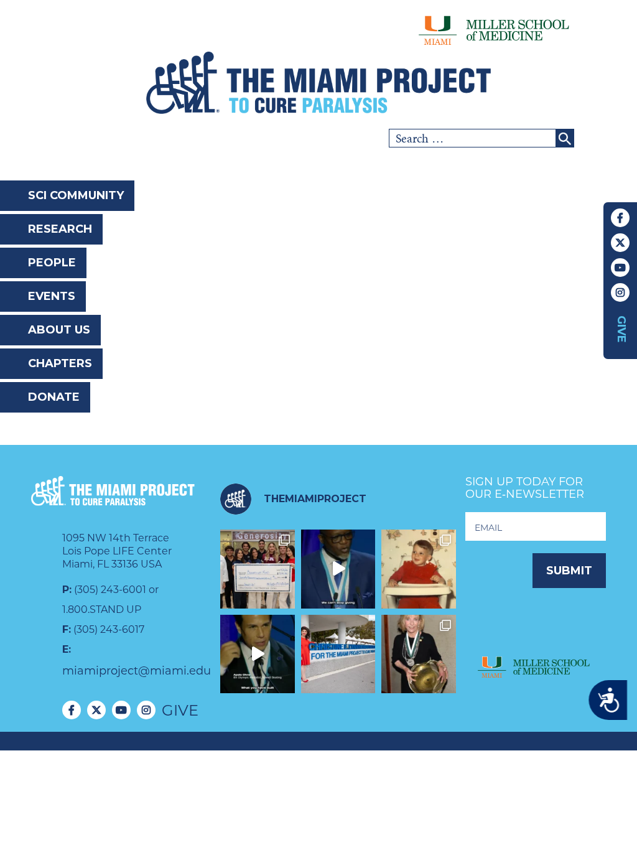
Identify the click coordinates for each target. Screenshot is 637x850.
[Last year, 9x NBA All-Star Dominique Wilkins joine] (338, 569)
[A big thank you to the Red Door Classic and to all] (257, 569)
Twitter (620, 242)
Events (51, 296)
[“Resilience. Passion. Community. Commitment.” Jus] (257, 654)
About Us (59, 330)
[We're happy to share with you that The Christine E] (338, 654)
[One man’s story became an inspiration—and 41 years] (418, 569)
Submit (569, 570)
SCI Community (76, 195)
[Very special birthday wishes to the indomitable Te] (418, 654)
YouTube (620, 267)
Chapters (60, 363)
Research (60, 229)
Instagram (620, 292)
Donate (54, 397)
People (52, 262)
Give (621, 329)
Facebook (620, 217)
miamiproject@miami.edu (136, 671)
